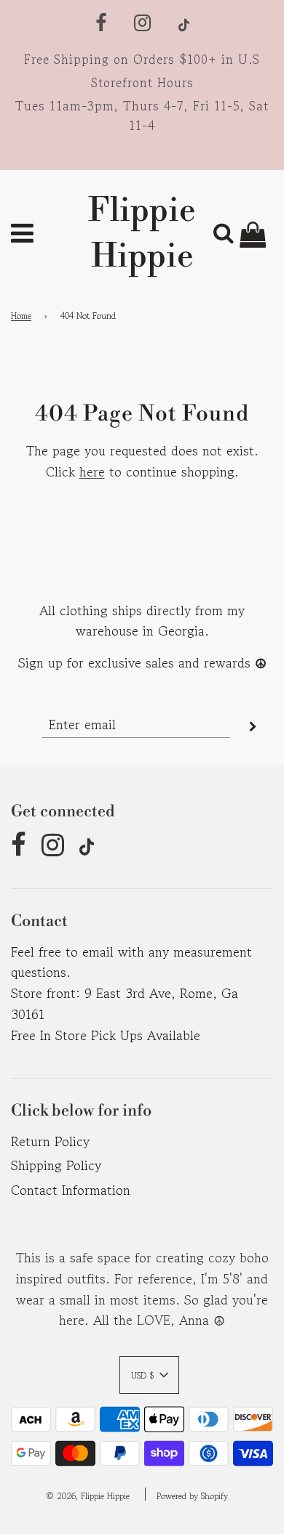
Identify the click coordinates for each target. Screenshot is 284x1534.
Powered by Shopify (192, 1496)
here (92, 471)
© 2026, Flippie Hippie (88, 1496)
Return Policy (50, 1141)
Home (21, 315)
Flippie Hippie (142, 233)
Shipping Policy (56, 1165)
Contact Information (70, 1189)
